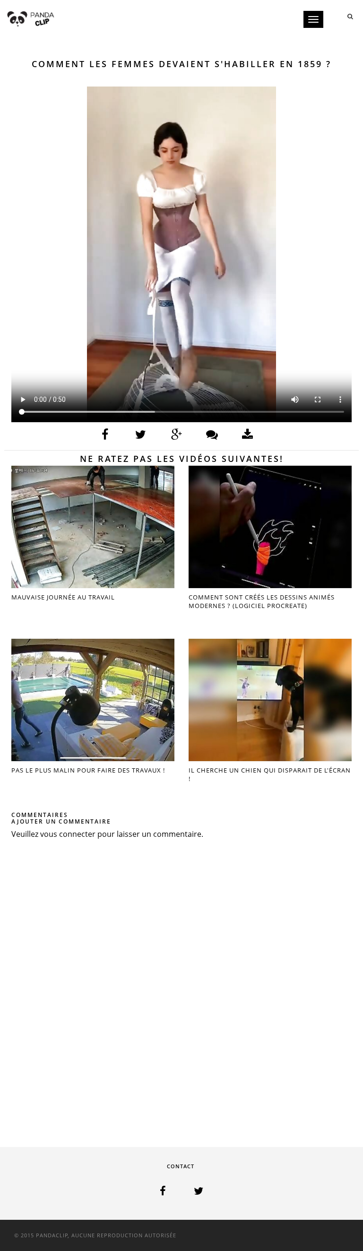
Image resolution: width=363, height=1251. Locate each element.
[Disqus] (181, 986)
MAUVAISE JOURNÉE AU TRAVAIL (63, 597)
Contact (180, 1166)
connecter (77, 834)
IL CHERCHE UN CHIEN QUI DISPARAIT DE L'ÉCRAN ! (270, 774)
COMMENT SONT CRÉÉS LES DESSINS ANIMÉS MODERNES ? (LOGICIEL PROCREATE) (262, 601)
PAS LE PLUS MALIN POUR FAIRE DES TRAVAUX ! (88, 770)
